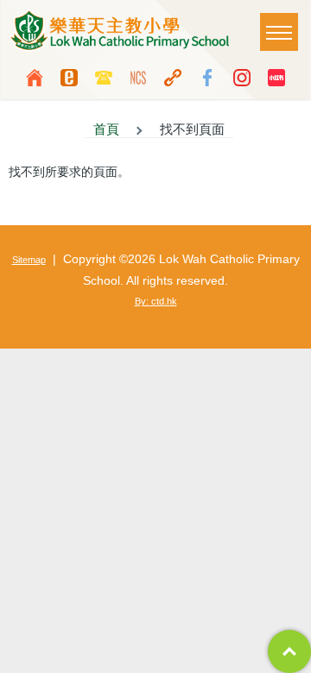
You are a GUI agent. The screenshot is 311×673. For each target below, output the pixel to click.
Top (289, 651)
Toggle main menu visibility (279, 32)
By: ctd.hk (156, 301)
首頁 (106, 129)
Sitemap (29, 260)
